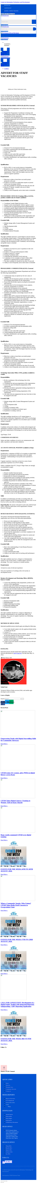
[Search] (22, 699)
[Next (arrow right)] (3, 1182)
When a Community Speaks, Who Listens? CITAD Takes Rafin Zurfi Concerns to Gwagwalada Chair (16, 905)
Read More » (4, 743)
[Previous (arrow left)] (1, 1182)
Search (2, 698)
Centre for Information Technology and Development (15, 2)
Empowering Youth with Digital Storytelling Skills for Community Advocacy (18, 739)
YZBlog (6, 68)
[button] (18, 18)
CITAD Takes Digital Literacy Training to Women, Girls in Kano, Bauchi (15, 801)
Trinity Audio (17, 89)
